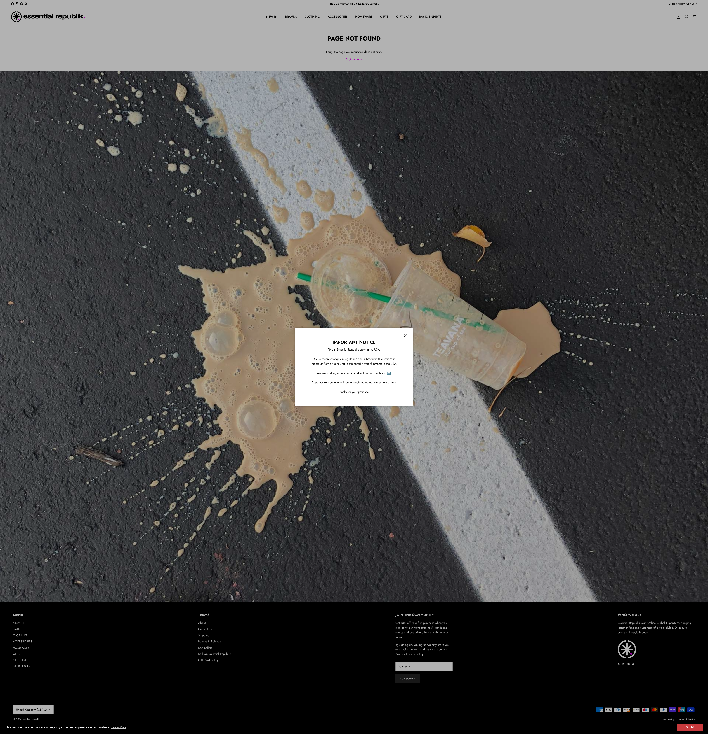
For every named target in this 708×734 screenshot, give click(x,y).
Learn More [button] (118, 727)
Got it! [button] (690, 727)
